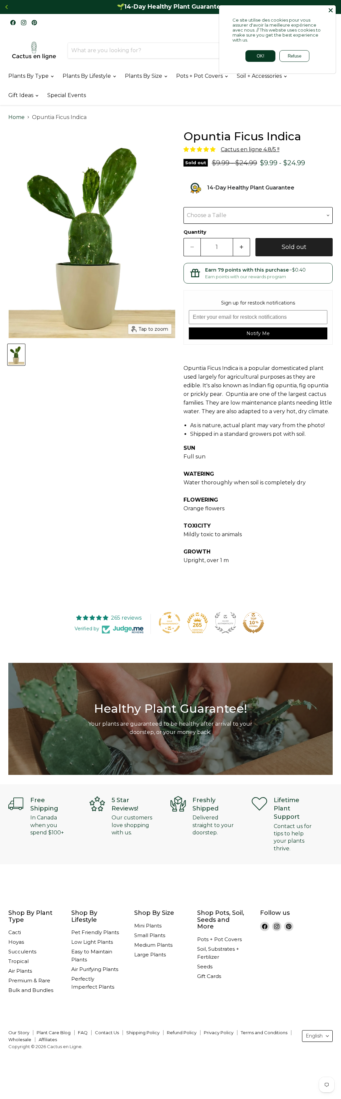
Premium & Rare (29, 980)
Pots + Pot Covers (200, 76)
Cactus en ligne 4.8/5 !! (250, 149)
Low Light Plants (92, 942)
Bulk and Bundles (30, 990)
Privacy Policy (218, 1032)
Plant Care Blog (54, 1032)
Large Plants (150, 954)
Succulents (22, 951)
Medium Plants (153, 945)
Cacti (14, 932)
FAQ (83, 1032)
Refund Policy (181, 1032)
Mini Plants (148, 925)
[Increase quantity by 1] (241, 247)
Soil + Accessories (260, 76)
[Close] (330, 10)
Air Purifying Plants (94, 969)
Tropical (18, 961)
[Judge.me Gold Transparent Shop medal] (169, 622)
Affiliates (48, 1039)
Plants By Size (144, 76)
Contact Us (107, 1032)
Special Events (66, 95)
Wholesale (19, 1039)
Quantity (194, 232)
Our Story (18, 1032)
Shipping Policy (143, 1032)
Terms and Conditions (264, 1032)
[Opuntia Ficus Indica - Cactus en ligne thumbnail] (16, 354)
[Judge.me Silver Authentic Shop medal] (225, 622)
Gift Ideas (21, 95)
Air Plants (20, 971)
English (314, 1036)
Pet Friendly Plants (95, 932)
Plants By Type (29, 76)
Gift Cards (209, 976)
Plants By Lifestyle (87, 76)
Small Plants (149, 935)
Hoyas (16, 942)
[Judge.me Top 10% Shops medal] (253, 622)
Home (16, 117)
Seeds (204, 966)
